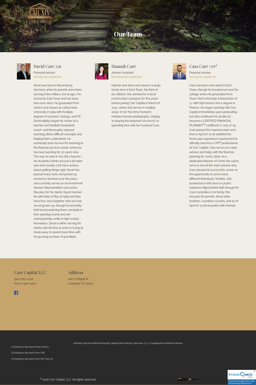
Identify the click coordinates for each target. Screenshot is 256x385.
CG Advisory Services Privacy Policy (30, 347)
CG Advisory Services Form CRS (28, 352)
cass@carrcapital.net (202, 76)
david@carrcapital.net (47, 76)
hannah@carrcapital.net (126, 76)
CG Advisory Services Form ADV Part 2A (32, 359)
